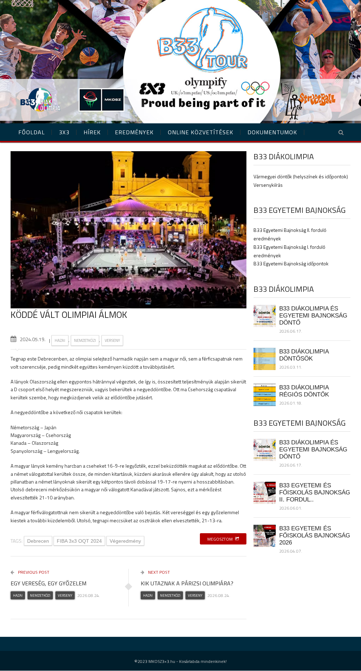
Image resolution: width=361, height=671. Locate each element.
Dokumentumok (272, 132)
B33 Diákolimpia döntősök (304, 355)
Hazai (60, 340)
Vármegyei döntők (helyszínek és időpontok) (300, 176)
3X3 (64, 132)
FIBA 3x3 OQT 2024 (79, 541)
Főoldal (31, 132)
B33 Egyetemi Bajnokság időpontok (291, 263)
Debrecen (38, 541)
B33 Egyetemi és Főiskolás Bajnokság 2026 (314, 535)
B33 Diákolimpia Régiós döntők (304, 391)
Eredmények (134, 132)
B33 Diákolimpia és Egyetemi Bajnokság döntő (313, 315)
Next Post (158, 572)
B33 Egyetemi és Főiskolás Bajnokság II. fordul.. (314, 492)
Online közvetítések (200, 132)
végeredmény (125, 541)
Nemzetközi (85, 340)
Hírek (92, 132)
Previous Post (33, 572)
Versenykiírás (268, 185)
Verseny (112, 340)
